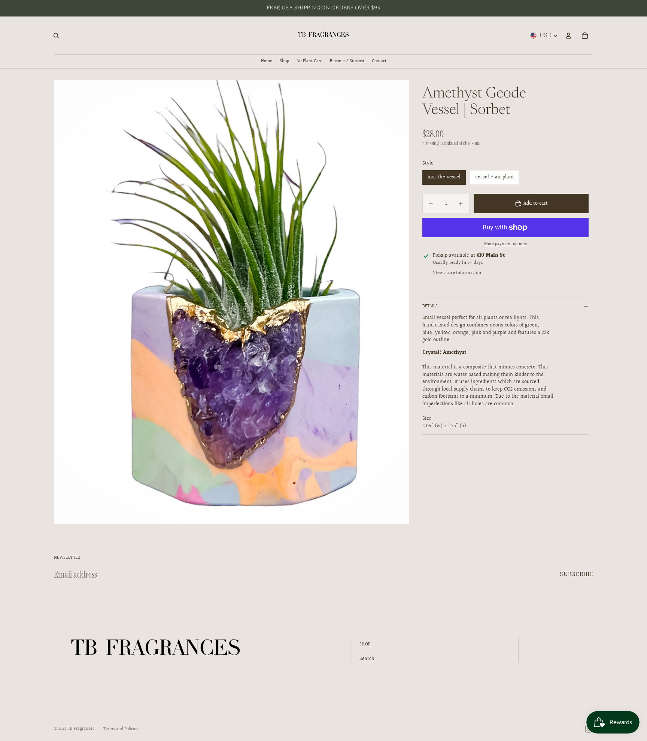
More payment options (505, 244)
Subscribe (576, 574)
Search (366, 659)
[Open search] (56, 35)
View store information (457, 273)
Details (430, 306)
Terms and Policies (120, 729)
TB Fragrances (81, 728)
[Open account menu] (568, 35)
